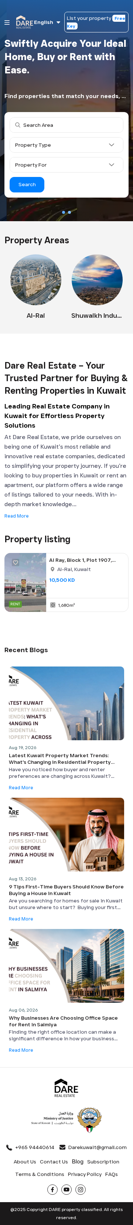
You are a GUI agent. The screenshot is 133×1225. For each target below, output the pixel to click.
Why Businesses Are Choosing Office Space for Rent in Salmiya (63, 1021)
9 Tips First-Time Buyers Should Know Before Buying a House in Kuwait (66, 890)
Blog (77, 1161)
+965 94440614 (34, 1147)
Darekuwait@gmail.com (97, 1147)
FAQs (111, 1174)
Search (27, 184)
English (43, 22)
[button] (63, 212)
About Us (25, 1161)
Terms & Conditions (39, 1174)
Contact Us (54, 1161)
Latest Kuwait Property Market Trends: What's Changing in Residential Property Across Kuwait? (60, 758)
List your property (96, 22)
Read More (16, 516)
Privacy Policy (85, 1174)
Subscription (103, 1161)
